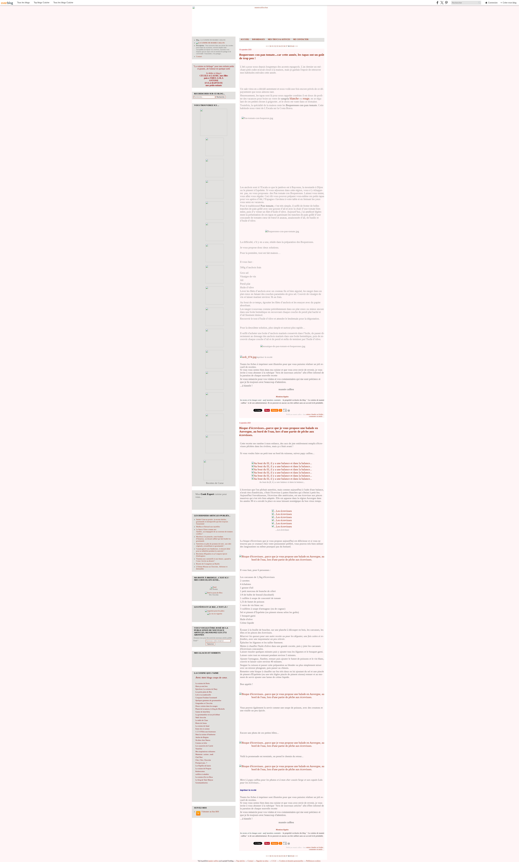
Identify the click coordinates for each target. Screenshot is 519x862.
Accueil (245, 39)
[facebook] (437, 2)
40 (293, 46)
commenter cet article (316, 416)
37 (286, 46)
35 (282, 46)
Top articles (240, 861)
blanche (294, 98)
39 (291, 46)
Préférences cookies (313, 861)
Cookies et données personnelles (291, 861)
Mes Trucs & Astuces (279, 39)
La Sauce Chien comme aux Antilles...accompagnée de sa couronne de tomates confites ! (214, 531)
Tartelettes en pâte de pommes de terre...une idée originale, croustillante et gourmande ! (213, 545)
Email (195, 641)
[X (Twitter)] (442, 2)
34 (280, 46)
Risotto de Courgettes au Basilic (208, 564)
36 (284, 46)
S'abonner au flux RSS (210, 812)
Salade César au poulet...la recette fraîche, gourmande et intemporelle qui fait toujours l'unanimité (212, 521)
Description (200, 45)
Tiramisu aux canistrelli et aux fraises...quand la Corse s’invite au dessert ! (213, 560)
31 (273, 46)
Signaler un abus (262, 861)
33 (277, 46)
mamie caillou (213, 861)
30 (270, 46)
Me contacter (300, 39)
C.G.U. (274, 861)
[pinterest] (446, 2)
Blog (197, 40)
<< (267, 46)
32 (275, 46)
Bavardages (258, 39)
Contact (199, 56)
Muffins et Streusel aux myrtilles (208, 527)
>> (297, 46)
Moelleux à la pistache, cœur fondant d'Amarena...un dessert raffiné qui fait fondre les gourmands (213, 539)
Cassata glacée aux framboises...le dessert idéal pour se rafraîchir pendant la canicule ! (213, 550)
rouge (306, 98)
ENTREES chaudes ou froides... (315, 414)
